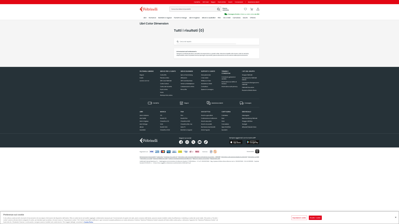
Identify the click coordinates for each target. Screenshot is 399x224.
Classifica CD (164, 121)
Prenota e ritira (164, 78)
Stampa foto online (166, 95)
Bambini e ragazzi (186, 130)
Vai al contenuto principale (148, 2)
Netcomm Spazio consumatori (201, 158)
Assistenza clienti (253, 2)
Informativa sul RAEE (253, 157)
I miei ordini (204, 78)
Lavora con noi (144, 81)
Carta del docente (166, 86)
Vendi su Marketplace (187, 84)
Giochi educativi (206, 121)
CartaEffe (197, 2)
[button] (218, 9)
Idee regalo (245, 115)
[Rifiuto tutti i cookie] (395, 217)
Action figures (205, 130)
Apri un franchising (187, 75)
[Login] (258, 9)
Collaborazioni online (187, 86)
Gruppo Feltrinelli (247, 75)
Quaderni (224, 130)
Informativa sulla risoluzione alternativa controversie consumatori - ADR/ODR (199, 157)
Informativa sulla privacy (230, 86)
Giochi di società (206, 124)
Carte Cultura (164, 84)
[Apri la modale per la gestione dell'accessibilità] (257, 151)
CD (161, 115)
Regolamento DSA (215, 158)
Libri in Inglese (144, 121)
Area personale (206, 75)
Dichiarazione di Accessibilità (148, 157)
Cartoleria (225, 115)
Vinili (161, 124)
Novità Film (184, 118)
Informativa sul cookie (146, 158)
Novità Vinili (163, 127)
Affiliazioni (184, 78)
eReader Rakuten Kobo (249, 127)
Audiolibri (143, 130)
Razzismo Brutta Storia (249, 90)
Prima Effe (184, 89)
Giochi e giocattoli (207, 115)
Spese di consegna (207, 89)
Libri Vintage (143, 124)
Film (182, 115)
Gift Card (206, 2)
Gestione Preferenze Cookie (160, 158)
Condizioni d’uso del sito (170, 157)
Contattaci (204, 86)
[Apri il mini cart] (252, 9)
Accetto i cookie (315, 218)
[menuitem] (145, 18)
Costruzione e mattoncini (209, 118)
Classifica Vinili (165, 130)
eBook (141, 127)
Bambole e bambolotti (208, 127)
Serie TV (183, 127)
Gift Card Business (186, 81)
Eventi (230, 2)
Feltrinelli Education (248, 87)
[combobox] (195, 9)
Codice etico (160, 157)
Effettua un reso (206, 81)
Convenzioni (239, 2)
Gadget (244, 124)
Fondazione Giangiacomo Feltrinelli (250, 83)
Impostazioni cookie (299, 218)
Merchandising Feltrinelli (249, 118)
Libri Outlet (143, 118)
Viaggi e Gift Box (247, 121)
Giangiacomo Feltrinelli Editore (249, 79)
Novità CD (163, 118)
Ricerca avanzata (226, 9)
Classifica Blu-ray (186, 124)
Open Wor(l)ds (226, 127)
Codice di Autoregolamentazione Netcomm (180, 158)
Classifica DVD (185, 121)
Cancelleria (225, 124)
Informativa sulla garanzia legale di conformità (234, 157)
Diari (223, 118)
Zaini (223, 121)
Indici (162, 92)
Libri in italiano (144, 115)
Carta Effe (163, 75)
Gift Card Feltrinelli (166, 81)
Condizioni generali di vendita (228, 78)
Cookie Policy (88, 222)
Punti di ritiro (222, 2)
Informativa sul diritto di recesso (229, 83)
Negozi (213, 2)
